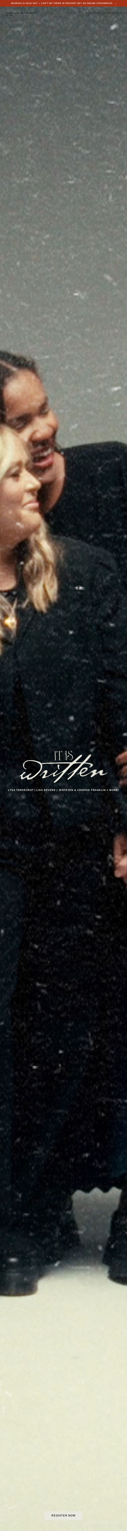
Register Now (63, 1515)
